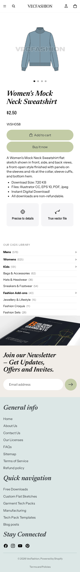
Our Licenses (13, 440)
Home (8, 419)
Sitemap (9, 454)
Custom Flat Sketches (20, 496)
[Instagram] (12, 545)
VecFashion (32, 558)
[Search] (13, 6)
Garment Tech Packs (19, 503)
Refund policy (13, 468)
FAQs (7, 447)
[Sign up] (71, 385)
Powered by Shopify (51, 558)
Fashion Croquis (16, 306)
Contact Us (11, 433)
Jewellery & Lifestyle (19, 300)
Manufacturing (14, 510)
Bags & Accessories (19, 273)
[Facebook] (5, 545)
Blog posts (11, 524)
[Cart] (75, 6)
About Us (10, 426)
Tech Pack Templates (19, 517)
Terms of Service (15, 461)
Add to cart (42, 135)
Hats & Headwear (18, 279)
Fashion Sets (14, 312)
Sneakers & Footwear (20, 286)
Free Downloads (15, 489)
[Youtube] (20, 545)
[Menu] (4, 6)
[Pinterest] (27, 545)
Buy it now (40, 147)
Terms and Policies (40, 566)
